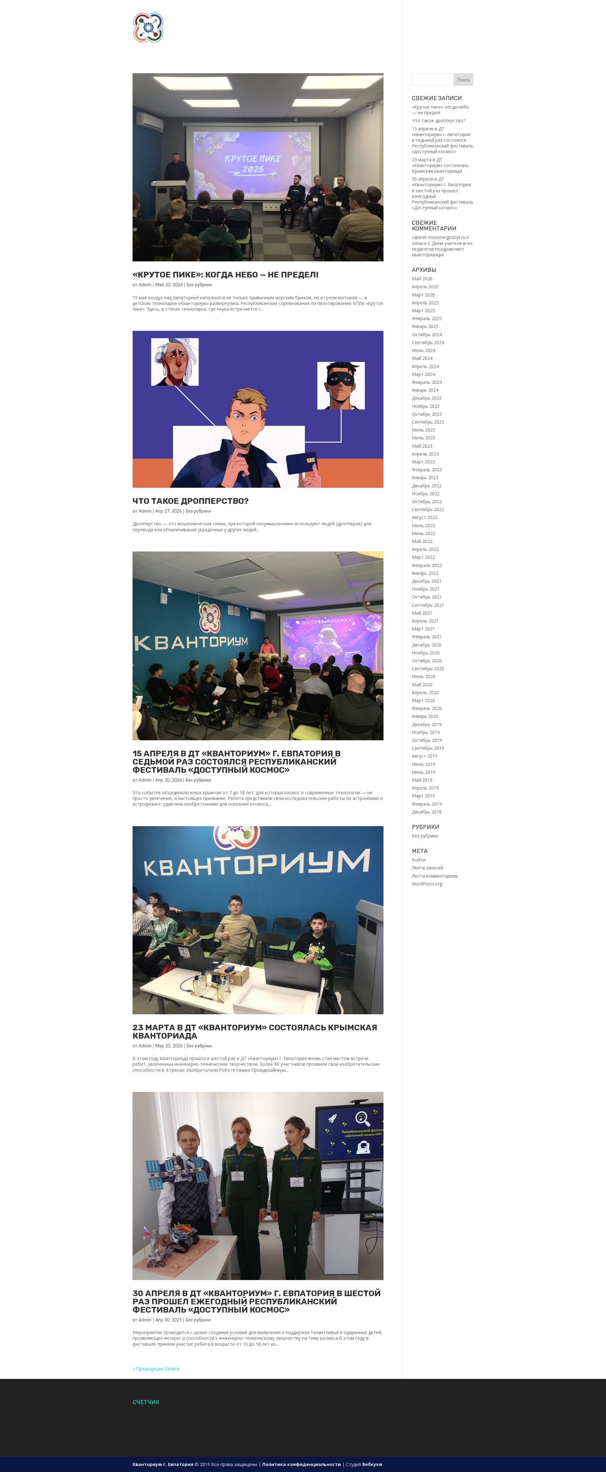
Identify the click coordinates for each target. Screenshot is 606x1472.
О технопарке (214, 12)
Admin (145, 285)
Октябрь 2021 (427, 597)
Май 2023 (422, 446)
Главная (181, 12)
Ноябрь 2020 (426, 653)
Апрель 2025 (425, 303)
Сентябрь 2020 (428, 668)
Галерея (319, 12)
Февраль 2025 (427, 318)
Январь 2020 (425, 716)
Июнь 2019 (423, 772)
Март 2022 (423, 557)
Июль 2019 (423, 764)
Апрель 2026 (425, 286)
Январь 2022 (425, 573)
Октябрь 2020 (427, 661)
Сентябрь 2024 (428, 342)
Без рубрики (199, 285)
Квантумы (255, 12)
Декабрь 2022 (427, 486)
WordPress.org (427, 884)
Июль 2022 (423, 525)
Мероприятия (385, 42)
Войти (418, 860)
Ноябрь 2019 (426, 732)
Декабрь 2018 (427, 812)
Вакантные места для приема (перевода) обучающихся (388, 27)
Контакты (390, 12)
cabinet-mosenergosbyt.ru (439, 237)
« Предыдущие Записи (156, 1369)
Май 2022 (422, 541)
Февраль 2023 (427, 470)
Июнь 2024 (423, 350)
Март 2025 (423, 310)
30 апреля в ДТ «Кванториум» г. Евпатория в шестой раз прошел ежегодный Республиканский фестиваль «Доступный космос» (257, 1302)
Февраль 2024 (427, 382)
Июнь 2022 (423, 533)
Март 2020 (423, 700)
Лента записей (427, 868)
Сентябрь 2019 (428, 748)
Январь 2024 (425, 390)
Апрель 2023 (425, 454)
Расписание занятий (434, 12)
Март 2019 (423, 796)
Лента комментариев (435, 876)
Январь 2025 (425, 326)
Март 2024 (423, 374)
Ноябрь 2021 (426, 589)
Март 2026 (423, 295)
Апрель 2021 (425, 621)
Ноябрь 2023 (426, 406)
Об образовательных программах (275, 27)
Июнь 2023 (423, 438)
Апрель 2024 (425, 366)
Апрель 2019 (425, 788)
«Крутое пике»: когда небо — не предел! (225, 275)
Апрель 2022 (425, 549)
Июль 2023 (423, 430)
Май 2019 (422, 780)
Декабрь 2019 (427, 724)
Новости (292, 12)
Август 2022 (424, 517)
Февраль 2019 (427, 804)
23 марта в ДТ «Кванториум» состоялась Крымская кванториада (255, 1032)
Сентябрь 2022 (428, 509)
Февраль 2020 (427, 708)
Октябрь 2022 (427, 501)
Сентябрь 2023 (428, 422)
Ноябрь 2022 (426, 494)
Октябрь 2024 (427, 334)
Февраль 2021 (427, 637)
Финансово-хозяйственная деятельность (221, 42)
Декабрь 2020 (427, 645)
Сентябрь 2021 (428, 605)
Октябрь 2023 (427, 414)
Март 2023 (423, 462)
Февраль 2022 (427, 565)
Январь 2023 (425, 477)
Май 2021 (422, 613)
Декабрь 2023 (427, 398)
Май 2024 (422, 358)
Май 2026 (422, 279)
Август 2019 (424, 756)
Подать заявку (353, 12)
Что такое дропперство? (191, 501)
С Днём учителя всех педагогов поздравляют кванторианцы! (442, 249)
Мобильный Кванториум (199, 27)
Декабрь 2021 (427, 581)
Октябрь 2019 (427, 740)
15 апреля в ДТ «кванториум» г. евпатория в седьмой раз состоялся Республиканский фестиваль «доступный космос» (237, 762)
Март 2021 (423, 629)
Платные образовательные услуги (320, 42)
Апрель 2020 (425, 692)
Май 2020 (422, 685)
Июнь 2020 (423, 676)
